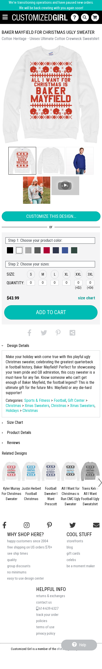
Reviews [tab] (13, 442)
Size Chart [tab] (15, 422)
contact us (44, 602)
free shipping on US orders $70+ (29, 547)
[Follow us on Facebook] (4, 525)
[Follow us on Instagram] (26, 525)
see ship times (17, 553)
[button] (22, 160)
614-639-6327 (48, 609)
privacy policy (45, 633)
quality (12, 560)
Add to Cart (51, 312)
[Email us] (96, 525)
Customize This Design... (51, 216)
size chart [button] (86, 298)
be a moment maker (81, 566)
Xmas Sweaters (37, 405)
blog (70, 547)
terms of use (45, 627)
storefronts (75, 541)
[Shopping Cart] (96, 17)
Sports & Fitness (37, 400)
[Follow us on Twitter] (72, 525)
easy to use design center (25, 578)
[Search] (86, 17)
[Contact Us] (76, 17)
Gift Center (76, 400)
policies (41, 621)
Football (60, 400)
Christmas (13, 405)
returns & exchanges (50, 596)
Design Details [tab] (18, 345)
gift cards (73, 553)
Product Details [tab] (19, 432)
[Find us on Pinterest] (49, 525)
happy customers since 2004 (27, 541)
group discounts (18, 566)
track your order (47, 615)
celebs (71, 560)
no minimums (16, 572)
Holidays (12, 410)
